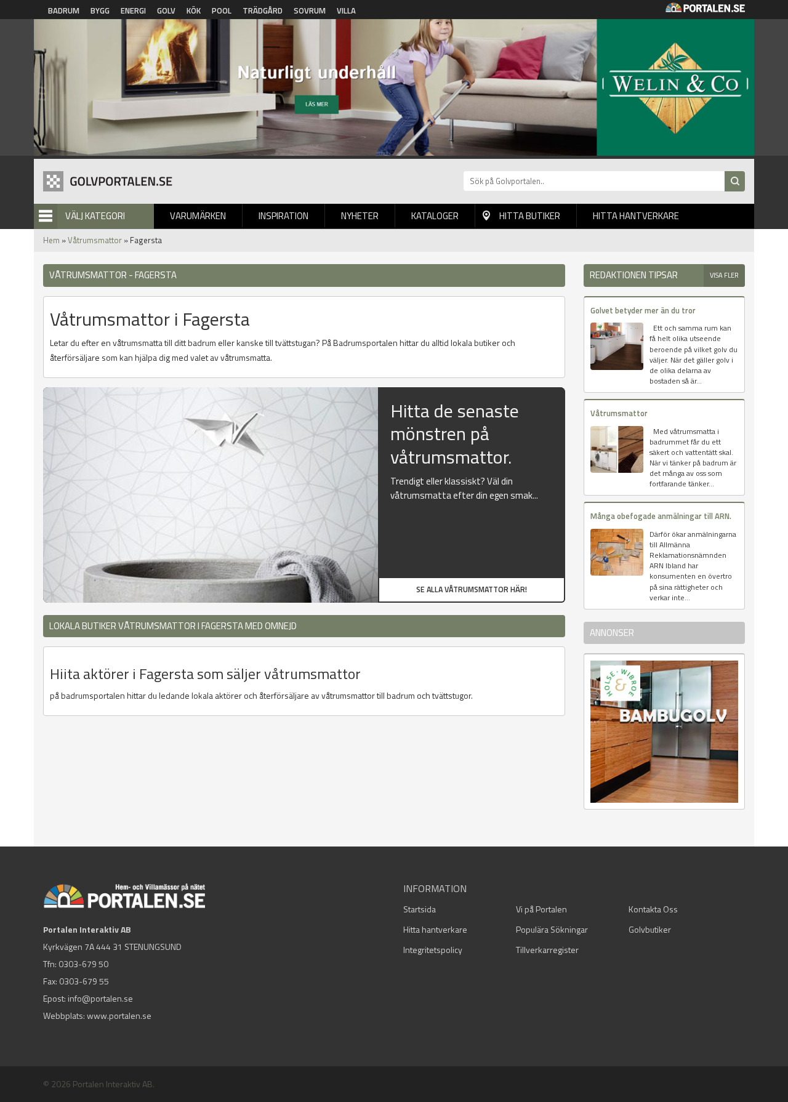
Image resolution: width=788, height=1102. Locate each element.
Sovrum (310, 10)
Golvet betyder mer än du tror (643, 310)
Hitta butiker (529, 216)
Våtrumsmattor (95, 240)
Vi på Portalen (541, 909)
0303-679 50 (83, 963)
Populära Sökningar (552, 929)
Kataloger (435, 216)
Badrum (63, 10)
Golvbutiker (650, 929)
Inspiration (283, 216)
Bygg (100, 10)
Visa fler (724, 275)
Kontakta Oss (653, 909)
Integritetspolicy (432, 949)
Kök (194, 10)
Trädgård (263, 10)
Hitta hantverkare (636, 216)
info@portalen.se (100, 998)
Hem (51, 240)
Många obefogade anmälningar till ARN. (660, 516)
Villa (346, 10)
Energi (133, 10)
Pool (221, 10)
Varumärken (198, 216)
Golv (166, 10)
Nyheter (360, 216)
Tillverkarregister (547, 949)
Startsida (419, 909)
